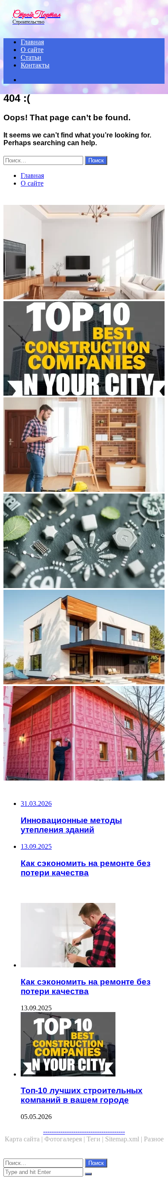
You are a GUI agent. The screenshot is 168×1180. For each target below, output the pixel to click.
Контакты (35, 65)
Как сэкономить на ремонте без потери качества (85, 986)
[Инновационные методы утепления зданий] (84, 734)
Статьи (31, 57)
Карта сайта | (24, 1139)
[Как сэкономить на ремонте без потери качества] (93, 936)
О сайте (32, 49)
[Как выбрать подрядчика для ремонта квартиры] (84, 445)
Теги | (96, 1139)
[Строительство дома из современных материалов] (84, 638)
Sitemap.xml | (124, 1139)
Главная (32, 42)
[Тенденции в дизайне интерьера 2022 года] (84, 253)
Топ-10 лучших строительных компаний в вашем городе (82, 1095)
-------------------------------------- (84, 1131)
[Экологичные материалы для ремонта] (84, 542)
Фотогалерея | (65, 1139)
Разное (154, 1139)
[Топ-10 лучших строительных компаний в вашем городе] (84, 349)
